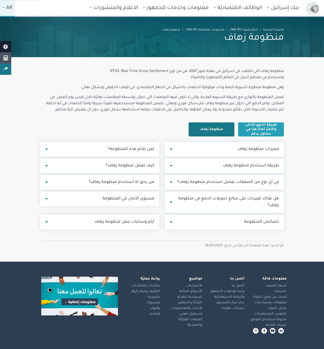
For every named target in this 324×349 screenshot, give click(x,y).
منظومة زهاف (211, 129)
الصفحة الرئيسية (273, 29)
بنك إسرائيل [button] (284, 8)
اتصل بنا (238, 286)
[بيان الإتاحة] (5, 46)
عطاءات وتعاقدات (146, 286)
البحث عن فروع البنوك (270, 297)
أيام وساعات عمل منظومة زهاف (124, 222)
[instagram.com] (256, 331)
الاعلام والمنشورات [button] (115, 8)
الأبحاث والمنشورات (186, 308)
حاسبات (280, 291)
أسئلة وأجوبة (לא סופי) (244, 29)
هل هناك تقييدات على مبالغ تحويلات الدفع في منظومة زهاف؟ (228, 202)
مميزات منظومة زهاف (258, 149)
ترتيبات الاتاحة (276, 325)
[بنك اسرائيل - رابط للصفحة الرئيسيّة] (312, 8)
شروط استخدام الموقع (269, 319)
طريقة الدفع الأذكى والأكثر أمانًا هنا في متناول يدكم (261, 129)
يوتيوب (155, 308)
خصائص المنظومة (261, 222)
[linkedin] (281, 331)
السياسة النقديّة (189, 297)
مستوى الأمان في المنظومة (128, 199)
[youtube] (272, 331)
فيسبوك (153, 303)
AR (8, 8)
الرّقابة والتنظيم (190, 303)
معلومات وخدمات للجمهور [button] (177, 8)
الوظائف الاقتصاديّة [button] (239, 8)
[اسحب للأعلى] (313, 338)
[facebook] (264, 331)
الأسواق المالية (190, 291)
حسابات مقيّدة (233, 308)
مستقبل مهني (191, 314)
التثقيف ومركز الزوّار (145, 291)
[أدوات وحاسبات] (5, 58)
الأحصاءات (194, 286)
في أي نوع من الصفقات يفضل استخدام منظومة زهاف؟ (228, 182)
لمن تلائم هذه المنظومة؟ (131, 149)
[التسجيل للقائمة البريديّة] (5, 69)
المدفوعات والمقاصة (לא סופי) (204, 29)
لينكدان (154, 314)
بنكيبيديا (154, 297)
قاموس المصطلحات (270, 314)
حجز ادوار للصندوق (230, 303)
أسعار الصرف (276, 286)
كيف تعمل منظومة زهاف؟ (130, 166)
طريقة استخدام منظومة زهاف (251, 166)
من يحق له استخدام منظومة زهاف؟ (121, 182)
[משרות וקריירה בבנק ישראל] (77, 296)
